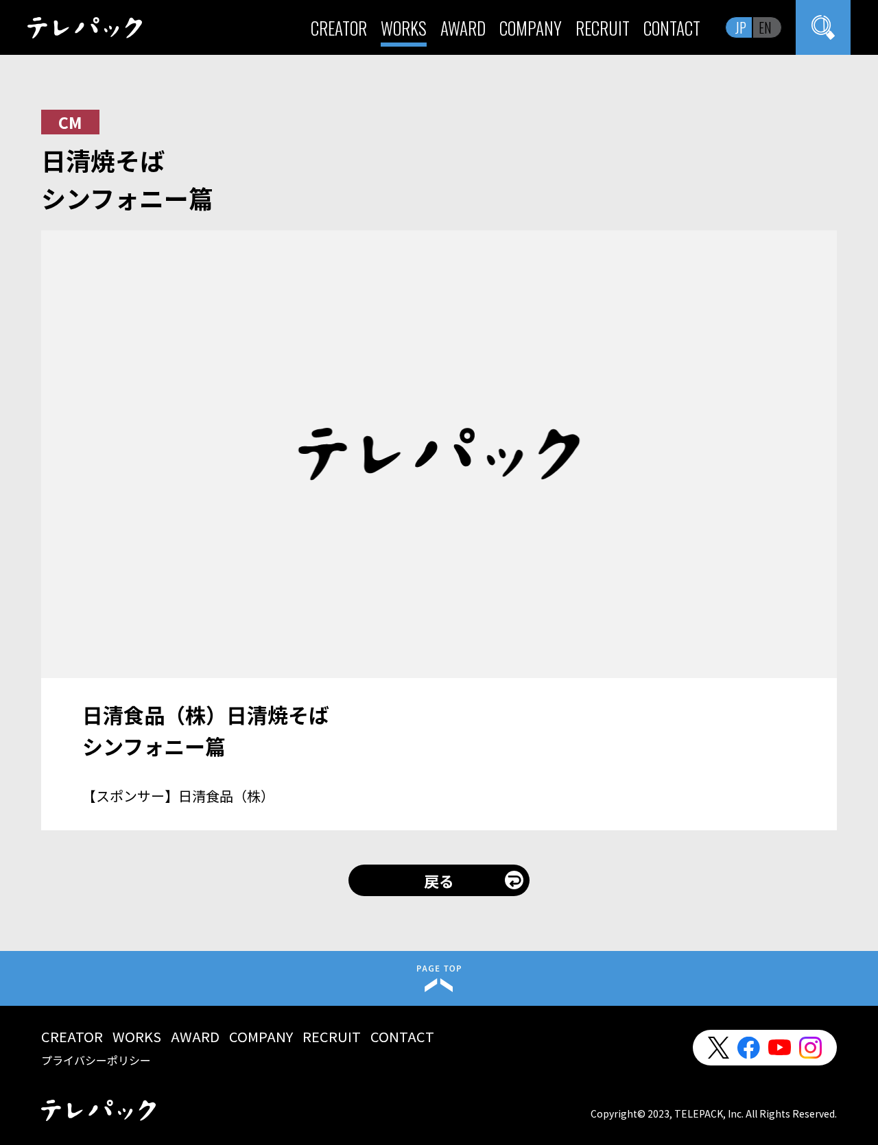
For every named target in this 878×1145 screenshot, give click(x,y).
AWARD (463, 27)
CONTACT (671, 27)
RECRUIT (603, 27)
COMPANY (530, 27)
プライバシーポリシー (96, 1060)
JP (740, 27)
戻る (439, 880)
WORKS (404, 27)
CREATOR (339, 27)
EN (765, 27)
